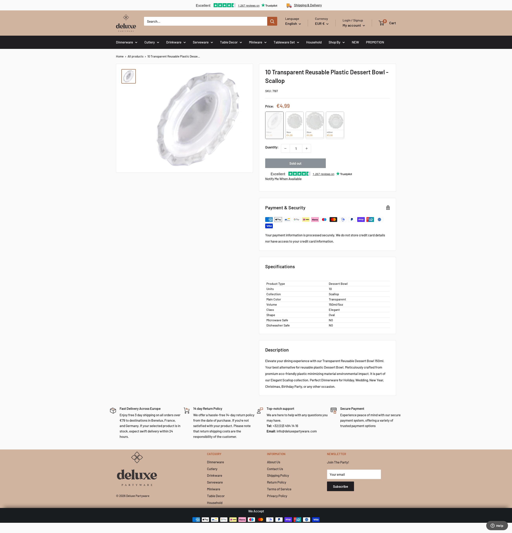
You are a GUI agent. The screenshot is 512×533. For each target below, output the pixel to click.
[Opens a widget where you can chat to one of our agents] (497, 526)
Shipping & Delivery (308, 5)
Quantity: (272, 147)
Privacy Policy (277, 496)
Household (314, 42)
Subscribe (340, 486)
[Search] (272, 21)
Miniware (255, 42)
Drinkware (173, 42)
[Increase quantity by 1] (306, 148)
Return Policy (276, 482)
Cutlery (149, 42)
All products (135, 56)
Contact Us (275, 469)
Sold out (295, 163)
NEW (355, 42)
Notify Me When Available (283, 179)
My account (352, 25)
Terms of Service (279, 489)
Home (120, 56)
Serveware (201, 42)
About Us (273, 462)
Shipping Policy (278, 475)
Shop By (334, 42)
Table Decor (229, 42)
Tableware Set (284, 42)
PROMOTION (375, 42)
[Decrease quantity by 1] (285, 148)
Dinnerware (124, 42)
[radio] (274, 125)
